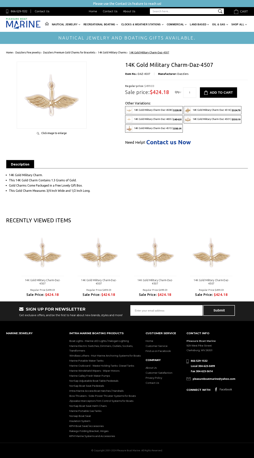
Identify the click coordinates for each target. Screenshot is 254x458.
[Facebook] (223, 390)
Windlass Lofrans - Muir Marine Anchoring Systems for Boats (105, 355)
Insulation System (79, 420)
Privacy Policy (154, 377)
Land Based (198, 24)
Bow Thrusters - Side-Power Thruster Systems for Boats (102, 395)
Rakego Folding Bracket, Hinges (88, 431)
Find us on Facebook (158, 350)
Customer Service (157, 345)
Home (93, 11)
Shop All (237, 24)
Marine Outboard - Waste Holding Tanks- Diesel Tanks (101, 365)
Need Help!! (135, 142)
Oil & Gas (218, 24)
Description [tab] (20, 164)
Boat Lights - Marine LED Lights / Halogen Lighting (99, 340)
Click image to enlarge (54, 133)
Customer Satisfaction (159, 372)
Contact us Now (168, 142)
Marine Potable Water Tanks (86, 360)
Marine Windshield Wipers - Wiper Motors (94, 370)
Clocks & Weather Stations (141, 24)
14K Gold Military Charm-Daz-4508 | (158, 110)
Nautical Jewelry (65, 24)
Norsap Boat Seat (80, 415)
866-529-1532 (19, 11)
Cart (244, 11)
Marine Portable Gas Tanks (85, 410)
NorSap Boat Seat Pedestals (86, 385)
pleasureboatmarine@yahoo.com (214, 379)
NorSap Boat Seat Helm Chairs (88, 405)
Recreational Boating (99, 24)
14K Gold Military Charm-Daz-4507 (42, 282)
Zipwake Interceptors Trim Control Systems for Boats (101, 400)
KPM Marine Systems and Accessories (92, 436)
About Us (129, 11)
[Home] (23, 28)
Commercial (175, 24)
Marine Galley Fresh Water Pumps (89, 375)
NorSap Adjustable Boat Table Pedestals (93, 380)
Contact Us (42, 11)
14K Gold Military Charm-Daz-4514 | (216, 110)
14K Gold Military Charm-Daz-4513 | (158, 128)
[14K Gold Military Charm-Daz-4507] (52, 121)
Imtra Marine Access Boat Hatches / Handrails (96, 390)
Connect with (198, 390)
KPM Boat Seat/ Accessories (86, 425)
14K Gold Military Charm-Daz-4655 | (158, 119)
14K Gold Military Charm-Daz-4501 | (216, 119)
